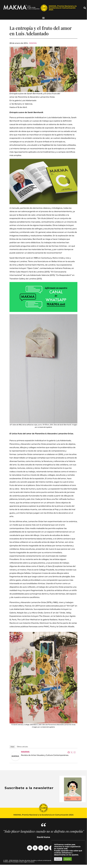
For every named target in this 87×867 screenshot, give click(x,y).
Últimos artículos (22, 747)
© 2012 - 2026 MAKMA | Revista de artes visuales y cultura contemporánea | (28, 860)
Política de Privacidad (10, 862)
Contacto (31, 862)
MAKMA (33, 43)
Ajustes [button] (58, 859)
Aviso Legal (23, 862)
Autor (12, 747)
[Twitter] (71, 752)
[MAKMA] (15, 756)
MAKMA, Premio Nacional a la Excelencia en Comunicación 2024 (63, 8)
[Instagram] (74, 752)
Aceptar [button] (67, 859)
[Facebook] (68, 752)
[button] (84, 8)
